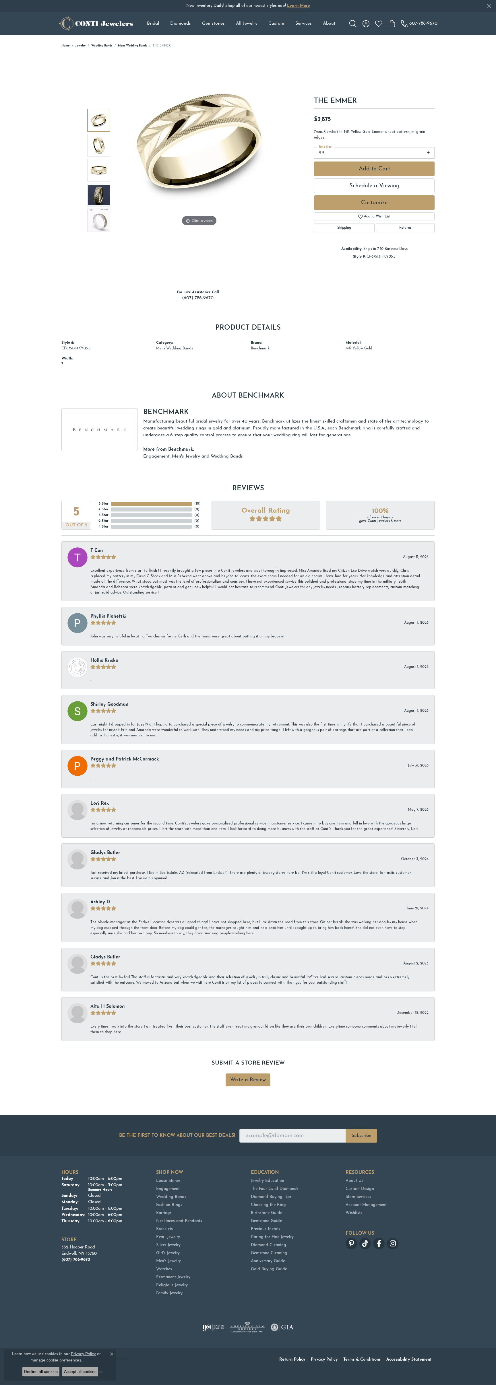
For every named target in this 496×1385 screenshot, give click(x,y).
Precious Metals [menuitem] (265, 1229)
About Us (354, 1181)
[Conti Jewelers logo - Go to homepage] (96, 23)
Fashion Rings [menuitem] (169, 1205)
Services (303, 23)
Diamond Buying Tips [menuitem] (271, 1197)
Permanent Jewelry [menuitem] (173, 1277)
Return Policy (292, 1359)
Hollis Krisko (104, 660)
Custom (276, 23)
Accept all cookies (80, 1371)
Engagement (156, 456)
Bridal (153, 23)
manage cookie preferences (55, 1360)
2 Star (103, 521)
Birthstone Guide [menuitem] (266, 1213)
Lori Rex (99, 803)
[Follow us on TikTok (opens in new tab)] (365, 1243)
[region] (199, 170)
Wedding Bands (101, 45)
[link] (419, 23)
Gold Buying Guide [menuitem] (269, 1269)
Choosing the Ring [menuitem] (268, 1205)
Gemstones (213, 23)
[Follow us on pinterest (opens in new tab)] (351, 1243)
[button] (352, 23)
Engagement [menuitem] (168, 1189)
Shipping (344, 227)
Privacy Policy (324, 1359)
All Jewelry (246, 23)
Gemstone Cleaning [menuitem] (269, 1253)
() (197, 503)
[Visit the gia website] (282, 1327)
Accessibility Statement (409, 1359)
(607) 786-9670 (198, 298)
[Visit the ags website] (247, 1327)
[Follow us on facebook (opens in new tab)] (379, 1243)
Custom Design (360, 1189)
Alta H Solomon (107, 1006)
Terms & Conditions (362, 1359)
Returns (405, 227)
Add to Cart (374, 169)
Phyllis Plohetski (108, 616)
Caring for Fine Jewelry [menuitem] (272, 1237)
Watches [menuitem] (164, 1269)
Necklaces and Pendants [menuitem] (179, 1221)
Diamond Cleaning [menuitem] (268, 1245)
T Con (96, 550)
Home (65, 45)
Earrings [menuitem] (164, 1213)
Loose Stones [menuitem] (168, 1181)
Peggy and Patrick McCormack (124, 759)
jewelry (80, 45)
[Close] (489, 6)
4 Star (103, 509)
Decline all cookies (41, 1371)
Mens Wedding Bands (132, 45)
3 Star (103, 515)
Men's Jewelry (186, 456)
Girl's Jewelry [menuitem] (168, 1253)
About (329, 23)
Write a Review (248, 1080)
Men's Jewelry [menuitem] (168, 1261)
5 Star (103, 503)
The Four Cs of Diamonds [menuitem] (275, 1189)
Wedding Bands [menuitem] (171, 1197)
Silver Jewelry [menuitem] (168, 1245)
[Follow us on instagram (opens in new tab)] (392, 1243)
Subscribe (361, 1135)
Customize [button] (374, 203)
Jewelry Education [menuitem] (267, 1181)
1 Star (103, 526)
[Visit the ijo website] (213, 1327)
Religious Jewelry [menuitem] (172, 1285)
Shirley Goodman (109, 704)
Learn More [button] (298, 6)
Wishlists (354, 1213)
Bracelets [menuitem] (164, 1229)
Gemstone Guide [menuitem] (266, 1221)
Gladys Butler (105, 853)
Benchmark (260, 348)
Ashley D (100, 902)
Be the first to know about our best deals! (177, 1135)
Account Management (366, 1205)
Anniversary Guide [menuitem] (268, 1261)
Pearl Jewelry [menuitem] (168, 1237)
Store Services (358, 1197)
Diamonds (180, 23)
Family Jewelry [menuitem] (169, 1293)
